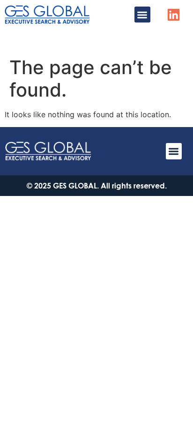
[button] (142, 15)
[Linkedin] (173, 15)
